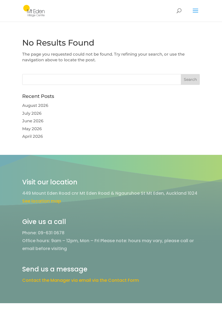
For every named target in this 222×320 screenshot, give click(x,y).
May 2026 (32, 128)
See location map (41, 201)
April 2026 (32, 136)
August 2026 (35, 105)
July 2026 (31, 113)
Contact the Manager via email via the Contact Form (80, 280)
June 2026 (32, 120)
